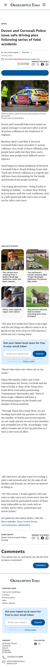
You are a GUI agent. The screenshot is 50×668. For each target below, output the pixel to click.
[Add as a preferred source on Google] (23, 64)
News (4, 24)
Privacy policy (8, 597)
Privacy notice (29, 361)
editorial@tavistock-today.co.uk (16, 662)
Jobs (4, 600)
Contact (5, 594)
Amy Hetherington (11, 52)
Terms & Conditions (11, 592)
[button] (5, 5)
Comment (41, 565)
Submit (39, 353)
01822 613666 (16, 657)
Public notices (8, 603)
